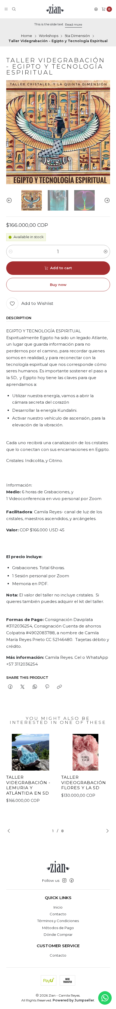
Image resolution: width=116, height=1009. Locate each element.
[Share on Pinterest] (47, 687)
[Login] (96, 9)
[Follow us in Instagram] (64, 880)
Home (26, 36)
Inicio (58, 907)
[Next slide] (106, 200)
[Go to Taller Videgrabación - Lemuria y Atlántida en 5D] (30, 752)
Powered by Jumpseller (73, 1000)
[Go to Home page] (55, 9)
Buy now (58, 284)
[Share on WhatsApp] (34, 687)
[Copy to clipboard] (59, 687)
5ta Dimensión (77, 36)
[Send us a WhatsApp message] (105, 998)
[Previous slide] (10, 200)
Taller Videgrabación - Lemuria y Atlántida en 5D (28, 785)
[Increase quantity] (105, 251)
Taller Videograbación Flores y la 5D (83, 782)
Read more (73, 24)
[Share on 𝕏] (22, 687)
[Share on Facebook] (10, 687)
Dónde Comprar (58, 934)
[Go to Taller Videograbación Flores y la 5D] (85, 752)
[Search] (14, 9)
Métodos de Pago (58, 928)
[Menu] (6, 9)
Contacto (58, 914)
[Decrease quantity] (10, 251)
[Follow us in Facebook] (71, 880)
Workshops (48, 36)
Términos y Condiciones (58, 921)
